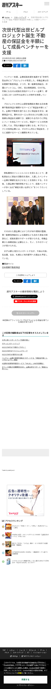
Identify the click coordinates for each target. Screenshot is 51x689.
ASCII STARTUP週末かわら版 (12, 354)
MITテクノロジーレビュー (32, 656)
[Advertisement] (25, 392)
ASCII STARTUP (19, 60)
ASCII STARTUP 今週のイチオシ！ (14, 347)
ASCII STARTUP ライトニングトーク (15, 351)
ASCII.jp (15, 656)
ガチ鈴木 (9, 60)
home (7, 17)
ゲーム (8, 12)
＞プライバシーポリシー (25, 685)
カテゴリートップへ (26, 313)
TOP (4, 650)
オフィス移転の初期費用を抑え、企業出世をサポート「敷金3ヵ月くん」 (25, 368)
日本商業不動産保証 (11, 267)
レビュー (12, 650)
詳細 (19, 673)
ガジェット (32, 650)
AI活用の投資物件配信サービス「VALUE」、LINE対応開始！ (23, 363)
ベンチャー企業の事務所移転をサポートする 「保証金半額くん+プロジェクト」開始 (24, 359)
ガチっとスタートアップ (11, 343)
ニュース (22, 650)
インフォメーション (40, 652)
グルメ (25, 12)
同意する (25, 679)
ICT (28, 652)
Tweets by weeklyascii (8, 470)
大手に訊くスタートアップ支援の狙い (15, 340)
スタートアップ (20, 17)
